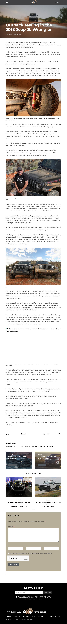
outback (27, 446)
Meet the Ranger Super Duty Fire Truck (18, 503)
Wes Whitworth (12, 461)
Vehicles (8, 20)
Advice (9, 616)
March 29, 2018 (17, 34)
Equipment (26, 616)
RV (46, 616)
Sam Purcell (9, 34)
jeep (18, 446)
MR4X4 (43, 506)
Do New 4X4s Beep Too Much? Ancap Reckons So (48, 503)
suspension (35, 446)
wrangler (50, 446)
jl (22, 446)
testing (43, 446)
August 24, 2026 (23, 506)
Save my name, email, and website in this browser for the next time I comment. (31, 553)
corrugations (11, 446)
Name (9, 545)
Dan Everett (14, 506)
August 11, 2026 (50, 506)
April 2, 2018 (51, 461)
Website (46, 545)
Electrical (17, 616)
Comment (10, 526)
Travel (33, 616)
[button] (31, 509)
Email (27, 545)
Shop (60, 616)
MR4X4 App (53, 616)
